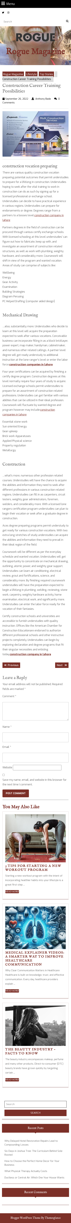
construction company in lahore (30, 654)
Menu (10, 3)
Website (7, 767)
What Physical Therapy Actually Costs (25, 1171)
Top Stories (46, 74)
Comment (9, 696)
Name (7, 727)
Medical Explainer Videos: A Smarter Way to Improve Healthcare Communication (34, 959)
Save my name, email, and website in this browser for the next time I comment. (34, 782)
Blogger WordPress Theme (25, 1218)
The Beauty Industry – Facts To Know (30, 1051)
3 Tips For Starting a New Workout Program (33, 868)
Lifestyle (31, 74)
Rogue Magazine (35, 52)
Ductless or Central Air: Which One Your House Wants (34, 1177)
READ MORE (12, 891)
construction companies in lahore (31, 364)
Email (6, 747)
